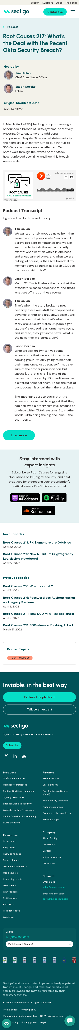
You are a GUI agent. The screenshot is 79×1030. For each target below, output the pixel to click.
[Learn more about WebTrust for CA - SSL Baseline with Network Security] (44, 960)
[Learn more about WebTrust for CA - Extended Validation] (24, 960)
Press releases (11, 860)
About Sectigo (50, 838)
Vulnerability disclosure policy (20, 1016)
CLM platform (50, 784)
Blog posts (9, 847)
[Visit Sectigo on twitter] (6, 756)
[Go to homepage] (16, 12)
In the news (9, 841)
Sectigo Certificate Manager (18, 791)
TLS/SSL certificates (14, 778)
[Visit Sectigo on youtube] (24, 756)
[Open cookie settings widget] (6, 1023)
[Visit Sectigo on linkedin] (15, 756)
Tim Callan (23, 73)
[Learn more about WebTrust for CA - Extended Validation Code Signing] (34, 960)
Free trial (71, 2)
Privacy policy (28, 1009)
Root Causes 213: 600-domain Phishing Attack (38, 625)
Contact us (49, 863)
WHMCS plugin (51, 819)
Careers (47, 850)
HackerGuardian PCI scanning (19, 816)
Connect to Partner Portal (57, 813)
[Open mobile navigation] (73, 12)
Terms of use (10, 1009)
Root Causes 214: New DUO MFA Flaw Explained (38, 614)
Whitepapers (10, 891)
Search (35, 2)
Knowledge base (12, 853)
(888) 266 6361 (19, 937)
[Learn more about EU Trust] (64, 960)
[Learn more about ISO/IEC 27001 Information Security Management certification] (74, 960)
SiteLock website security (17, 803)
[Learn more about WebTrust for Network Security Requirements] (5, 960)
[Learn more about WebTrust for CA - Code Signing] (54, 960)
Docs (59, 2)
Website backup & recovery (18, 810)
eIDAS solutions (12, 822)
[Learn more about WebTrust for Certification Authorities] (14, 960)
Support (47, 2)
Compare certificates (15, 784)
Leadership (49, 844)
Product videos (11, 910)
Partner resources (53, 806)
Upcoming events (12, 879)
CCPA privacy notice (51, 1016)
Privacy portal (29, 1022)
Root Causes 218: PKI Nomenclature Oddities (37, 542)
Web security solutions (55, 800)
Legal (43, 1022)
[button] (69, 1020)
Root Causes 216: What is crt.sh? (28, 586)
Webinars (8, 917)
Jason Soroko (25, 87)
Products (9, 772)
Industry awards (52, 857)
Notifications (10, 898)
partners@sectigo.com (55, 898)
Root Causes (20, 657)
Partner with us (51, 778)
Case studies (10, 872)
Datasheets (9, 885)
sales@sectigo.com (54, 887)
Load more (19, 435)
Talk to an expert (39, 709)
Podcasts (8, 904)
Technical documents (15, 866)
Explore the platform (39, 697)
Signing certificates (13, 797)
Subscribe (12, 745)
